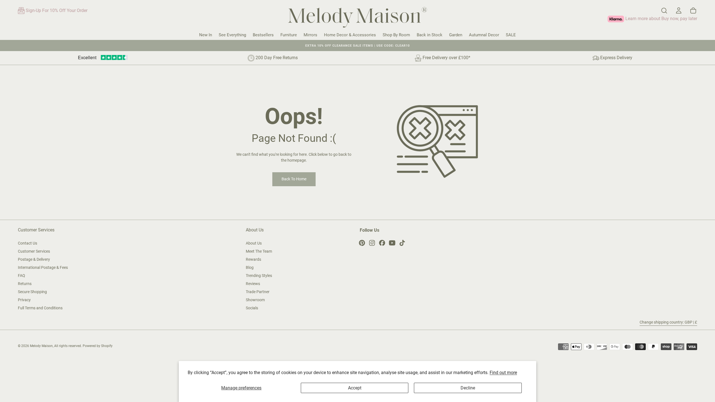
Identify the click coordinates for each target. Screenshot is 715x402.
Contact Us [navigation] (27, 243)
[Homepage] (357, 18)
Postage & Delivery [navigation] (34, 259)
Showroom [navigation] (255, 300)
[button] (664, 11)
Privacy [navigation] (24, 300)
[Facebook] (382, 243)
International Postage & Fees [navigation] (43, 267)
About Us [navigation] (254, 243)
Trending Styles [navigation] (259, 275)
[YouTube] (392, 243)
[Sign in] (679, 11)
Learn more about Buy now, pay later (660, 18)
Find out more (503, 372)
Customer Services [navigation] (34, 251)
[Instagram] (372, 243)
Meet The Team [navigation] (259, 251)
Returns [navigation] (25, 283)
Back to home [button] (294, 179)
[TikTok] (402, 243)
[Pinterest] (362, 243)
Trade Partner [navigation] (258, 291)
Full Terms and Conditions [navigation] (40, 308)
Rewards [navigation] (253, 259)
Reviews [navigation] (253, 283)
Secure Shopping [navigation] (32, 291)
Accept (354, 388)
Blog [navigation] (250, 267)
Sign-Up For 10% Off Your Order (56, 10)
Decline (468, 388)
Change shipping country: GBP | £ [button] (668, 322)
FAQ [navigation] (21, 275)
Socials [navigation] (252, 308)
